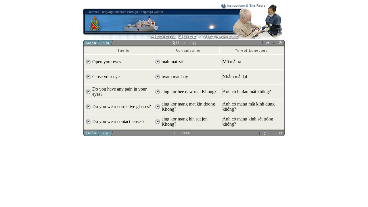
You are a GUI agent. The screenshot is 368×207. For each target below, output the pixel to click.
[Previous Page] (255, 43)
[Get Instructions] (232, 7)
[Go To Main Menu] (92, 43)
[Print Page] (106, 43)
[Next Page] (281, 43)
